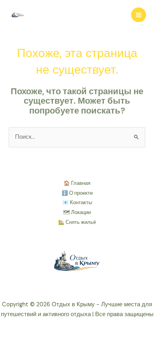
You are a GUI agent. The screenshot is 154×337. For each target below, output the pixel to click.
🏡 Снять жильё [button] (77, 222)
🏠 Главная (77, 183)
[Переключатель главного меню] (138, 14)
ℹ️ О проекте (77, 193)
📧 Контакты (77, 202)
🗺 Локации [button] (77, 212)
